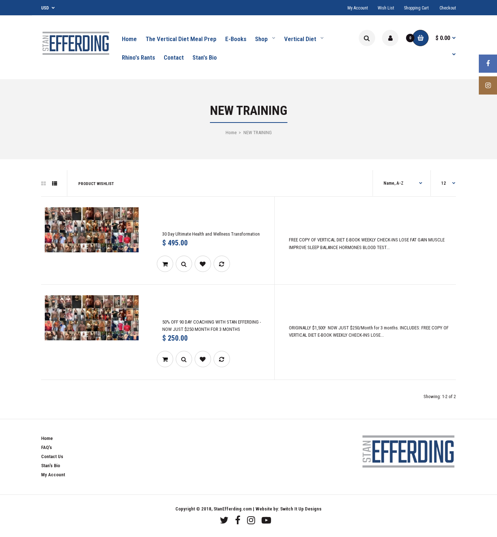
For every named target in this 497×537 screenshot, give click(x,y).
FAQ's (46, 447)
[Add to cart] (165, 264)
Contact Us (52, 456)
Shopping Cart (416, 8)
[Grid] (43, 184)
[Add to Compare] (222, 264)
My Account (357, 8)
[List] (54, 184)
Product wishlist (96, 183)
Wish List (386, 8)
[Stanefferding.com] (75, 55)
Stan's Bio (50, 465)
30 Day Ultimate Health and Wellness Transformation (211, 234)
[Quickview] (184, 264)
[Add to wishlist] (203, 264)
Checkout (448, 8)
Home (231, 132)
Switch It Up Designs (301, 509)
